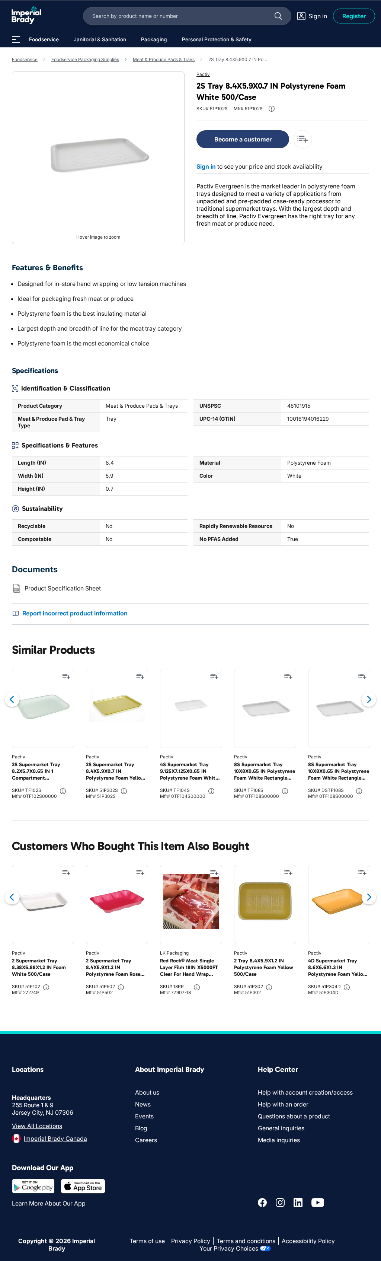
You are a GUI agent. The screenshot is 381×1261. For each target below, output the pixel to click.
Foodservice (25, 59)
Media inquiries (279, 1140)
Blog (141, 1128)
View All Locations (37, 1126)
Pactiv (203, 74)
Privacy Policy (190, 1241)
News (143, 1104)
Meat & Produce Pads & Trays (164, 59)
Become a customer (243, 139)
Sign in (206, 166)
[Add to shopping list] (66, 676)
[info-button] (272, 109)
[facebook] (262, 1202)
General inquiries (281, 1128)
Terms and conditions (246, 1241)
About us (147, 1092)
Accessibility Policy (308, 1241)
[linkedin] (298, 1202)
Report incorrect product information (75, 613)
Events (144, 1116)
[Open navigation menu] (16, 39)
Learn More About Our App (49, 1203)
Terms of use (147, 1241)
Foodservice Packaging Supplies (85, 59)
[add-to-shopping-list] (303, 139)
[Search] (278, 16)
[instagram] (280, 1202)
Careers (146, 1140)
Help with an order (283, 1104)
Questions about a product (294, 1116)
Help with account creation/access (305, 1092)
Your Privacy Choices (228, 1248)
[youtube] (317, 1202)
